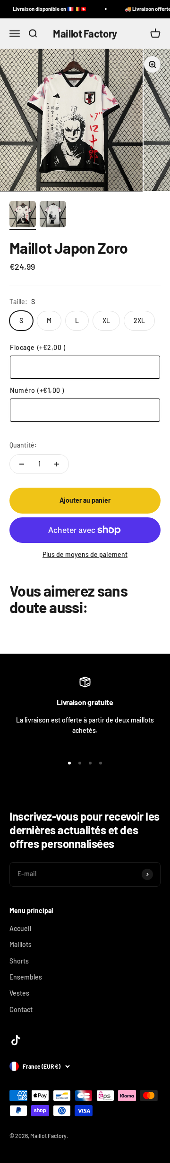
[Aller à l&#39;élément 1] (22, 215)
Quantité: (23, 445)
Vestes (19, 993)
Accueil (20, 928)
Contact (21, 1009)
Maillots (20, 944)
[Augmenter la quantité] (56, 464)
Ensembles (25, 977)
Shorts (19, 961)
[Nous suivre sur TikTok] (15, 1040)
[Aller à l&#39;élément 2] (53, 215)
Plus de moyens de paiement (85, 554)
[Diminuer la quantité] (22, 464)
